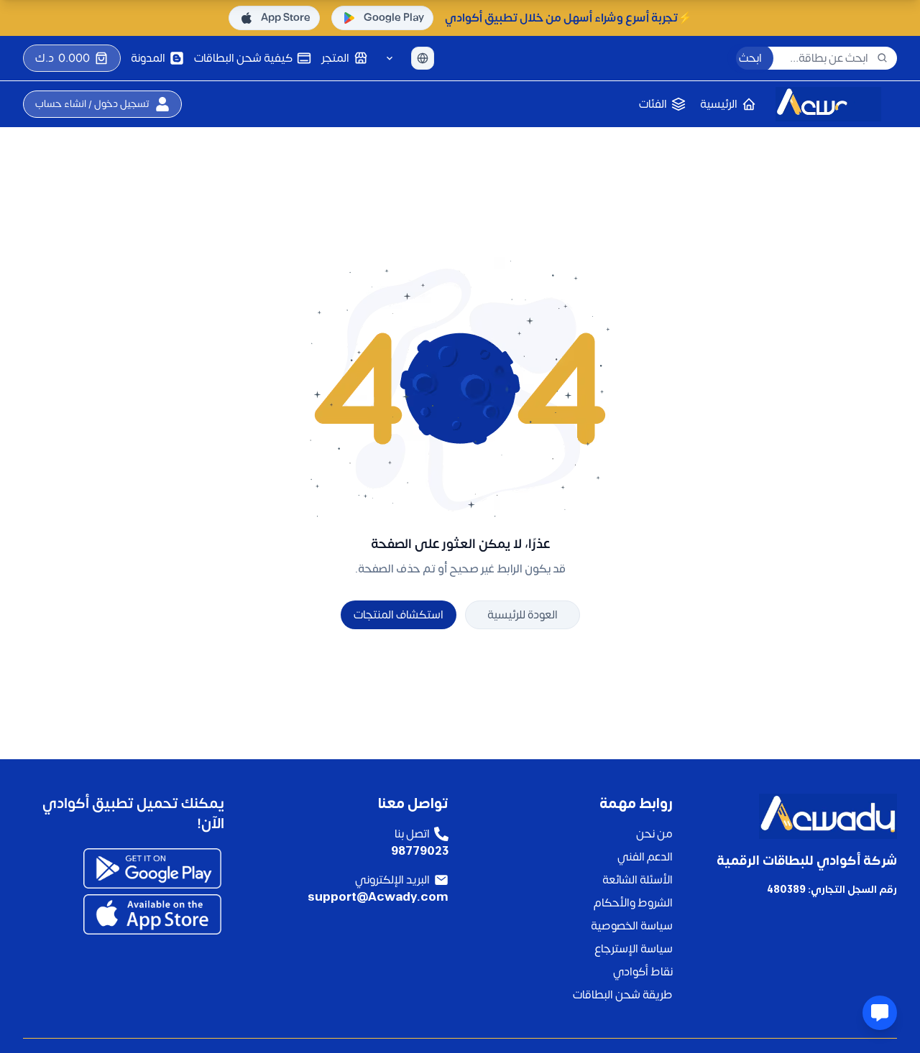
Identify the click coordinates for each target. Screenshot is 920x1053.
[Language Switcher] (422, 58)
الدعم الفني (645, 857)
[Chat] (879, 1013)
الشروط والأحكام (633, 903)
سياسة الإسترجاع (633, 949)
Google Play (394, 17)
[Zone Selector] (389, 58)
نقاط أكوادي (643, 971)
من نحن (654, 834)
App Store (285, 17)
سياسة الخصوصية (632, 926)
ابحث (750, 58)
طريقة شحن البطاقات (623, 994)
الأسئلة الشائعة (637, 880)
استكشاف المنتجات (398, 615)
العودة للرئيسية (522, 615)
